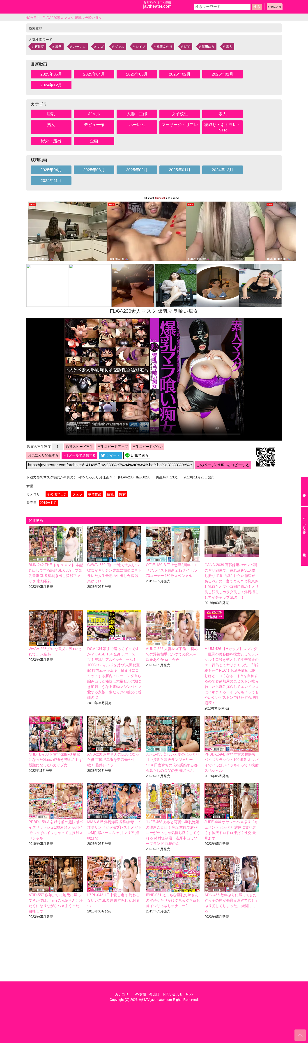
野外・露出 (51, 141)
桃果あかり (164, 46)
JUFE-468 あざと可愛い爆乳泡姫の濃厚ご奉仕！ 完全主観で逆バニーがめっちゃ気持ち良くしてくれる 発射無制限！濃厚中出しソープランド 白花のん (173, 832)
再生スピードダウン (147, 446)
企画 (94, 141)
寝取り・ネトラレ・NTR (222, 127)
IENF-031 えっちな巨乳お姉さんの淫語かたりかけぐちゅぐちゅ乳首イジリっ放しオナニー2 (173, 900)
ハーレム (79, 46)
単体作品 (94, 494)
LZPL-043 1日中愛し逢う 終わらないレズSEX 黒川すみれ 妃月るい (113, 900)
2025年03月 (137, 74)
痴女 (122, 494)
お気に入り (274, 6)
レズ (100, 46)
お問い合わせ (173, 994)
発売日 (154, 994)
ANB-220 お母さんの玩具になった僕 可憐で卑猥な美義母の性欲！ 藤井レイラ (113, 759)
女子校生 (180, 114)
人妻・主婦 (137, 114)
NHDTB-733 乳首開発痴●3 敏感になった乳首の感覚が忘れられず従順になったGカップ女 (56, 759)
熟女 (51, 124)
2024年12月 (51, 85)
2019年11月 (48, 503)
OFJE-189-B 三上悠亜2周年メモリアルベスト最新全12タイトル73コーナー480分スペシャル (172, 570)
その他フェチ (57, 494)
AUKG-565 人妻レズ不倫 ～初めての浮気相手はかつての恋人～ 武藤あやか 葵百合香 (172, 654)
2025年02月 (180, 74)
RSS (189, 994)
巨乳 (51, 114)
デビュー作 (94, 124)
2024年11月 (51, 180)
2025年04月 (94, 74)
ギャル (119, 46)
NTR (187, 46)
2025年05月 (51, 74)
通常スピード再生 (79, 446)
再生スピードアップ (112, 446)
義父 (58, 46)
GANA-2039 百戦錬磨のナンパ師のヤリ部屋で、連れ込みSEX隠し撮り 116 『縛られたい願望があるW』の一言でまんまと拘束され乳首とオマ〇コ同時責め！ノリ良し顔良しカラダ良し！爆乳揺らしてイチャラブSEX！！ (232, 581)
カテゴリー (123, 994)
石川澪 (39, 46)
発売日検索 (304, 551)
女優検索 (304, 491)
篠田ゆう (208, 46)
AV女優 (140, 994)
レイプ (140, 46)
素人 (229, 46)
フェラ (77, 494)
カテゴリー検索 (304, 521)
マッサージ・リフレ (179, 124)
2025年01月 (222, 74)
